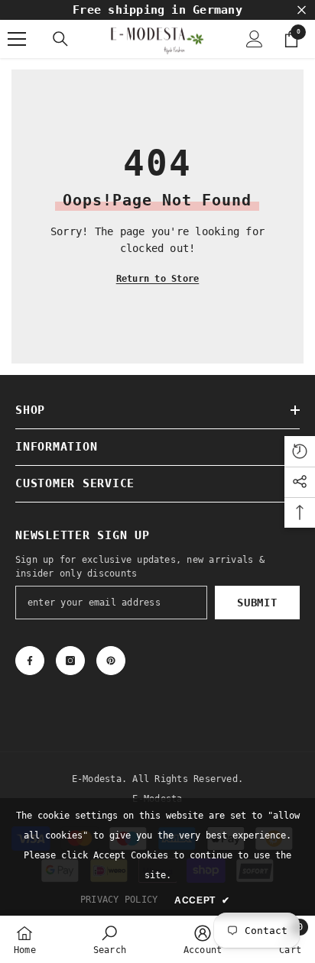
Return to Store (158, 278)
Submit (257, 602)
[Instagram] (70, 660)
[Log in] (254, 39)
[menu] (17, 39)
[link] (110, 939)
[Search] (60, 39)
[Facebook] (29, 660)
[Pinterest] (110, 660)
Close (301, 10)
